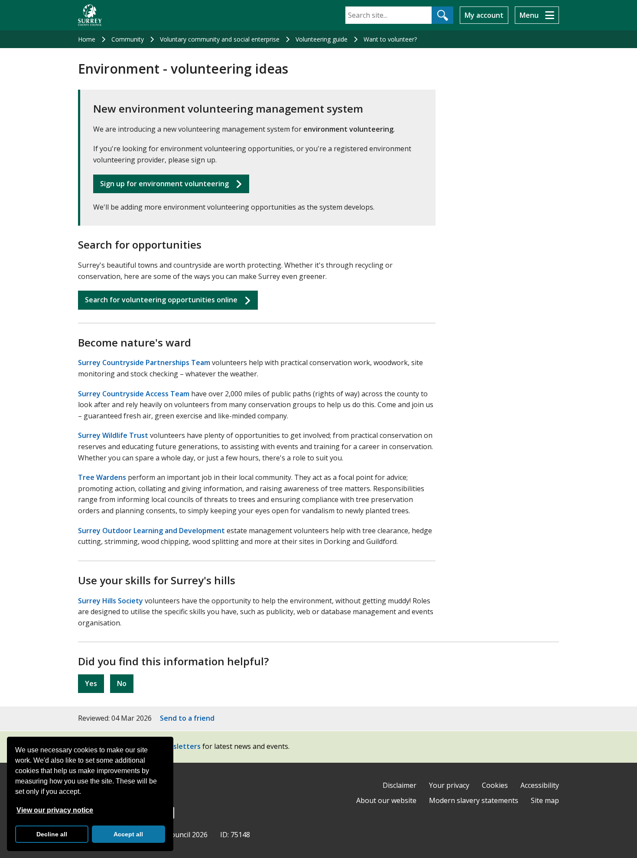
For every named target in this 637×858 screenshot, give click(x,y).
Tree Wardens (102, 477)
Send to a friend (187, 718)
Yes (91, 683)
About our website (386, 800)
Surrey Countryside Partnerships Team (144, 362)
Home (86, 39)
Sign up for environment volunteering (164, 183)
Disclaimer (399, 785)
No (122, 683)
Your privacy (449, 785)
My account (484, 15)
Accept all (128, 834)
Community (127, 39)
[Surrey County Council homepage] (90, 15)
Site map (545, 800)
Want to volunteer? (390, 39)
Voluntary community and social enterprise (220, 39)
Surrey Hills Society (110, 600)
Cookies (495, 785)
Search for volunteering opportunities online (161, 299)
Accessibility (539, 785)
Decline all (51, 834)
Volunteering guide (322, 39)
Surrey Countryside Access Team (133, 393)
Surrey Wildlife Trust (113, 435)
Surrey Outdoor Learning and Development (151, 530)
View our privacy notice (54, 810)
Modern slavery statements (473, 800)
